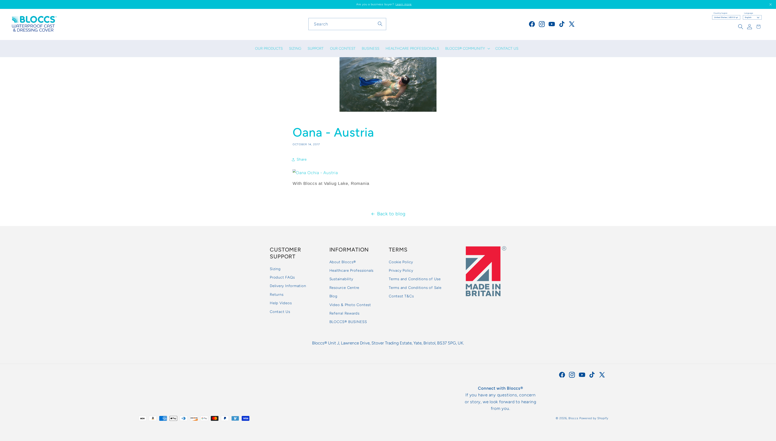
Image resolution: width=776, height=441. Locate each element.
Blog (333, 296)
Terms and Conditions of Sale (415, 287)
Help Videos (281, 303)
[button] (467, 48)
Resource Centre (344, 287)
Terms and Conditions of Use (415, 279)
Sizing (275, 269)
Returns (276, 294)
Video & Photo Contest (350, 305)
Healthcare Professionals (351, 270)
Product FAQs (282, 277)
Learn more (403, 4)
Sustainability (341, 279)
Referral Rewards (344, 313)
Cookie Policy (401, 262)
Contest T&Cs (401, 296)
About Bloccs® (342, 262)
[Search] (380, 24)
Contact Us (280, 311)
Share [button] (302, 159)
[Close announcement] (770, 4)
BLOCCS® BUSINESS (348, 322)
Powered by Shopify (593, 418)
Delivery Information (288, 286)
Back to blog (391, 214)
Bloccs (573, 418)
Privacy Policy (401, 270)
